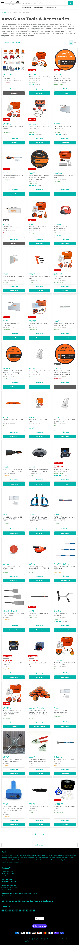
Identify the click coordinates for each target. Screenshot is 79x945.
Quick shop (14, 89)
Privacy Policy (27, 939)
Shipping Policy (38, 939)
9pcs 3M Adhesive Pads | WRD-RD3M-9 (11, 567)
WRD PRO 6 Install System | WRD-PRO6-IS (39, 127)
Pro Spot (56, 810)
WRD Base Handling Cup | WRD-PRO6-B (63, 228)
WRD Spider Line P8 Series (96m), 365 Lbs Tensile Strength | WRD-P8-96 (64, 78)
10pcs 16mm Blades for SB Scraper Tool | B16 (63, 711)
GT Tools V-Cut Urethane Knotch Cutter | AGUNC (37, 760)
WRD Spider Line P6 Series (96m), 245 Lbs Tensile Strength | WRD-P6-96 (64, 372)
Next (44, 834)
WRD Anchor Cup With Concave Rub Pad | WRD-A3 (39, 567)
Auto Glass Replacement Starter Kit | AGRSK (12, 78)
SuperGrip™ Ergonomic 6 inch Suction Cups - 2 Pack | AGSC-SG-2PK (39, 519)
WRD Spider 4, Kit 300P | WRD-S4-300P (63, 277)
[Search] (70, 3)
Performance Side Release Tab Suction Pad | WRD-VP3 (39, 470)
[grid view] (71, 42)
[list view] (75, 42)
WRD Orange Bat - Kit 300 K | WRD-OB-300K (65, 664)
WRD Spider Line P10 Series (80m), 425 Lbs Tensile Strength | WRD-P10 (39, 177)
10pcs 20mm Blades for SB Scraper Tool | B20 (12, 518)
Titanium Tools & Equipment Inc (12, 80)
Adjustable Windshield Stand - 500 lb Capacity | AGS (13, 760)
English (38, 919)
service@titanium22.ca (9, 887)
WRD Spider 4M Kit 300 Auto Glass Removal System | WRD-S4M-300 (13, 712)
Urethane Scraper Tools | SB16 (13, 176)
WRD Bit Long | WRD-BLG (38, 613)
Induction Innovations (60, 471)
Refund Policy (50, 939)
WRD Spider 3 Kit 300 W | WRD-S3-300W (38, 228)
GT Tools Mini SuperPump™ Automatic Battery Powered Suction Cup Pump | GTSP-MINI (13, 809)
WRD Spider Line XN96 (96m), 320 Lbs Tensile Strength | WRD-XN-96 (13, 372)
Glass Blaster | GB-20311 (62, 469)
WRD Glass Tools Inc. (35, 80)
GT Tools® (31, 522)
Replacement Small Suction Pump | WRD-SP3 (64, 324)
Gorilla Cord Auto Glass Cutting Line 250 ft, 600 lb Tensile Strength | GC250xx (38, 712)
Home (3, 13)
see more (20, 862)
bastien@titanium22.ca (29, 893)
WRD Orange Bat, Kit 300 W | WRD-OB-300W (39, 78)
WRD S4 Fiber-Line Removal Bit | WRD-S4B (64, 518)
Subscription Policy (62, 939)
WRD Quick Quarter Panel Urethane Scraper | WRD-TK (13, 470)
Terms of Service (16, 939)
